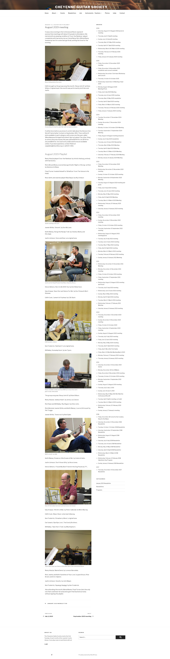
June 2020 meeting (112, 339)
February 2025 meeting (118, 107)
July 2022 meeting (112, 238)
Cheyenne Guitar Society (81, 7)
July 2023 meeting (111, 188)
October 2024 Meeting (117, 127)
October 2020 (113, 325)
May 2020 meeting (113, 342)
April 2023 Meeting (112, 197)
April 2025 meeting (113, 101)
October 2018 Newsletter (117, 427)
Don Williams (115, 370)
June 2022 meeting (113, 242)
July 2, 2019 (111, 387)
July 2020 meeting (112, 336)
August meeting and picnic (116, 135)
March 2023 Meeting (115, 200)
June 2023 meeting (114, 191)
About (54, 13)
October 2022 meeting (115, 225)
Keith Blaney (65, 24)
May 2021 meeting (112, 294)
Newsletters (72, 13)
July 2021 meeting (113, 287)
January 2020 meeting (116, 358)
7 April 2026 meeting (114, 45)
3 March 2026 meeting (117, 48)
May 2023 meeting (113, 194)
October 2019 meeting (117, 376)
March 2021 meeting (115, 300)
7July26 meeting (112, 36)
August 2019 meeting (115, 384)
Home (47, 13)
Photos (107, 13)
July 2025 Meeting (111, 92)
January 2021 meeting (116, 308)
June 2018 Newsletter (114, 443)
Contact (122, 13)
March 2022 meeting (115, 251)
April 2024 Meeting (113, 148)
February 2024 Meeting (117, 154)
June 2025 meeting (114, 95)
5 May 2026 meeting (114, 42)
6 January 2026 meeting (115, 57)
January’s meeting (114, 410)
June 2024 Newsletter (114, 142)
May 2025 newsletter (114, 98)
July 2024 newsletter (113, 139)
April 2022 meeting (112, 248)
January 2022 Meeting (115, 257)
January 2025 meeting (114, 111)
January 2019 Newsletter (57, 603)
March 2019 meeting (115, 402)
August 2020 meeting (115, 333)
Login (46, 644)
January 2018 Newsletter (116, 463)
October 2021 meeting (115, 274)
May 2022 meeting (113, 245)
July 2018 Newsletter (114, 440)
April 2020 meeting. (113, 346)
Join (80, 13)
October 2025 (115, 78)
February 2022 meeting (117, 254)
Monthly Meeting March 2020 (116, 352)
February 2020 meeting (117, 355)
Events (62, 13)
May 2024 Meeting (113, 145)
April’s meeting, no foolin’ (114, 399)
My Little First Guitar (112, 349)
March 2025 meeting (114, 104)
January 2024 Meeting (115, 157)
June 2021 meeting (115, 290)
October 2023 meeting (116, 174)
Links (114, 13)
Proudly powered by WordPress (88, 655)
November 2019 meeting (117, 373)
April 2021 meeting (113, 297)
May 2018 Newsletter (114, 446)
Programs (99, 490)
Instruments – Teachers (92, 13)
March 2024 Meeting (115, 151)
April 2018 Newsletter (114, 450)
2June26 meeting (112, 39)
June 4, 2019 (110, 391)
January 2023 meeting (116, 208)
